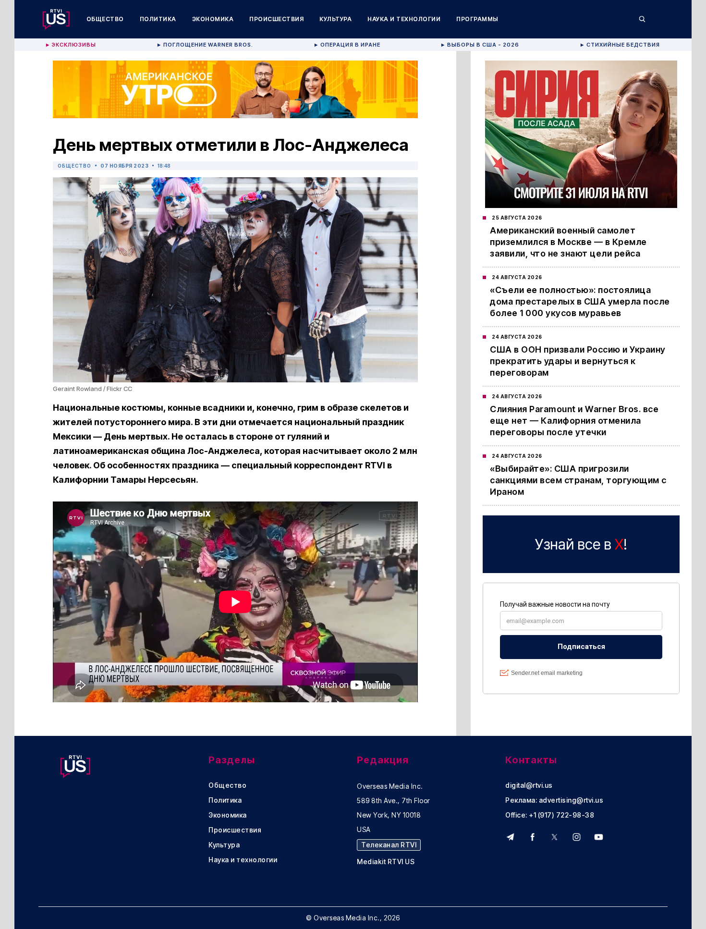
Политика (158, 19)
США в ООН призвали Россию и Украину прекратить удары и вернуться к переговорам (578, 361)
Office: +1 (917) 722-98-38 (549, 815)
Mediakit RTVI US (385, 862)
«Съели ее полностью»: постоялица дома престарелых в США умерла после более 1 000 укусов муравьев (580, 301)
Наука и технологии (403, 19)
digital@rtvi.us (529, 785)
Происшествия (276, 19)
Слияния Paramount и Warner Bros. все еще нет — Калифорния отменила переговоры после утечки (574, 420)
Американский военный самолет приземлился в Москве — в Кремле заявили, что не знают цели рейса (568, 241)
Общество (105, 19)
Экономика (213, 19)
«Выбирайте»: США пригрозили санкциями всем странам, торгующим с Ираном (578, 480)
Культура (335, 19)
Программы (477, 19)
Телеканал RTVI (388, 845)
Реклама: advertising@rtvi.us (554, 800)
